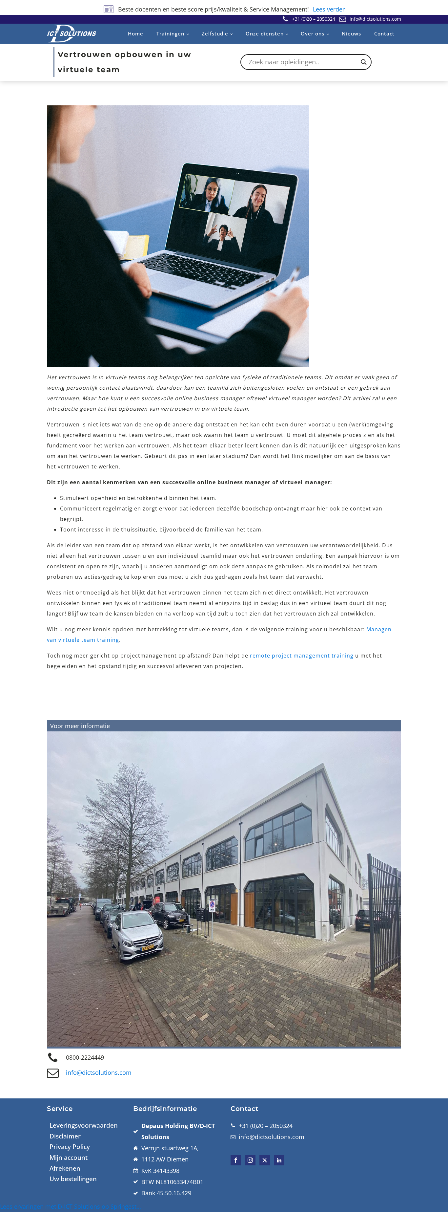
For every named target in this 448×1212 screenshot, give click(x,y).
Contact (384, 33)
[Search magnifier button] (363, 62)
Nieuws (351, 33)
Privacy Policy (70, 1146)
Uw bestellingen (73, 1179)
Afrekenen (65, 1168)
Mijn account (69, 1157)
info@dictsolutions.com (99, 1072)
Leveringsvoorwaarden (84, 1125)
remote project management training (302, 655)
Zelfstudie (215, 33)
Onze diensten (265, 33)
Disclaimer (65, 1136)
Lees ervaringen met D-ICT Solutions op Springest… (70, 1206)
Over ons (312, 33)
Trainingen (170, 33)
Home (135, 33)
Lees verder (329, 9)
